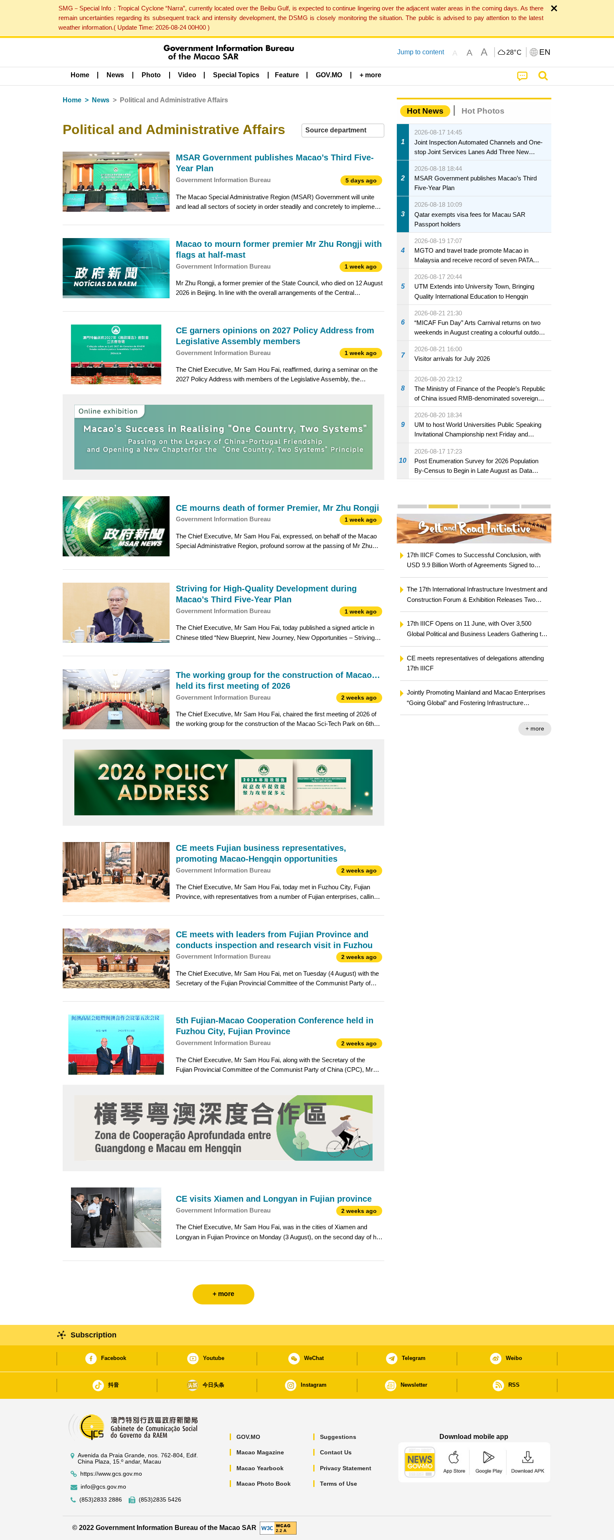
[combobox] (343, 130)
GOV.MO (248, 1436)
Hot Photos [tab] (483, 111)
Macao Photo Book (263, 1483)
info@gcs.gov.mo (103, 1487)
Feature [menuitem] (287, 75)
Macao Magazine (260, 1452)
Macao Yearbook (260, 1468)
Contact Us (336, 1452)
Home (72, 100)
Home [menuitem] (80, 75)
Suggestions (338, 1436)
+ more (513, 728)
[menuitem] (115, 75)
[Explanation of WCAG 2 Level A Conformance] (278, 1527)
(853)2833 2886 (100, 1500)
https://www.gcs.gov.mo (111, 1474)
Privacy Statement (345, 1468)
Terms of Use (338, 1483)
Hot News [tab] (425, 111)
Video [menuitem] (187, 75)
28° (514, 52)
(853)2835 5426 (160, 1500)
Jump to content (420, 52)
